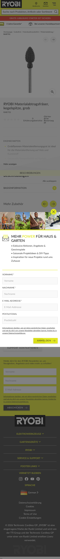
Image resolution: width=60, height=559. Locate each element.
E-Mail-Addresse (11, 301)
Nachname (8, 288)
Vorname (7, 275)
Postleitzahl (9, 314)
